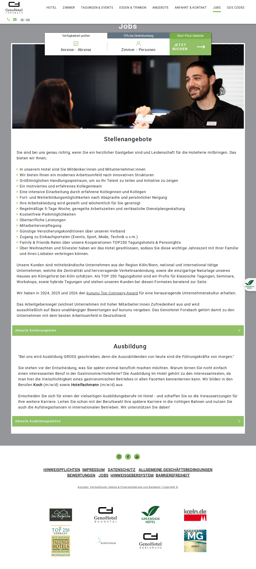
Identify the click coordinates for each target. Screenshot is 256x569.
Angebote (160, 7)
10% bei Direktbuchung (138, 35)
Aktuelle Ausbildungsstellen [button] (38, 421)
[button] (249, 284)
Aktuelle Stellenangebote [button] (35, 330)
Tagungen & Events (97, 7)
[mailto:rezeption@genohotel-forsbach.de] (15, 19)
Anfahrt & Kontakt (191, 7)
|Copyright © (169, 487)
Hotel (51, 7)
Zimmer (69, 7)
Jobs (217, 7)
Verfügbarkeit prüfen (76, 35)
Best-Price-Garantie (190, 35)
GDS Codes (236, 7)
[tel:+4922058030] (9, 19)
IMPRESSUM (93, 469)
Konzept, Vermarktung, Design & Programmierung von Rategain (119, 487)
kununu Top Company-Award (112, 293)
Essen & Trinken (132, 7)
